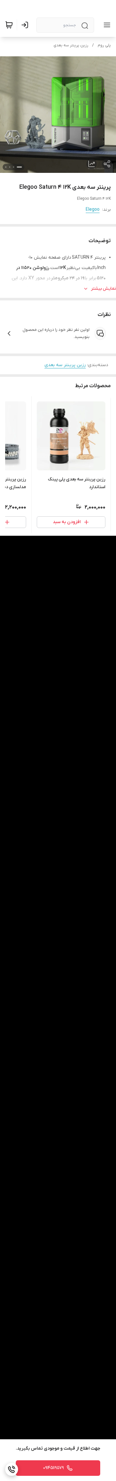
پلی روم (104, 45)
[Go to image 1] (19, 167)
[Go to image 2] (13, 167)
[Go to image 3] (9, 167)
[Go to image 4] (5, 167)
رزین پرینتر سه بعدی (70, 45)
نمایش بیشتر (103, 289)
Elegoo (93, 210)
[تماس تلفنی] (11, 1469)
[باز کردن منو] (106, 25)
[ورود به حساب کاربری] (26, 25)
